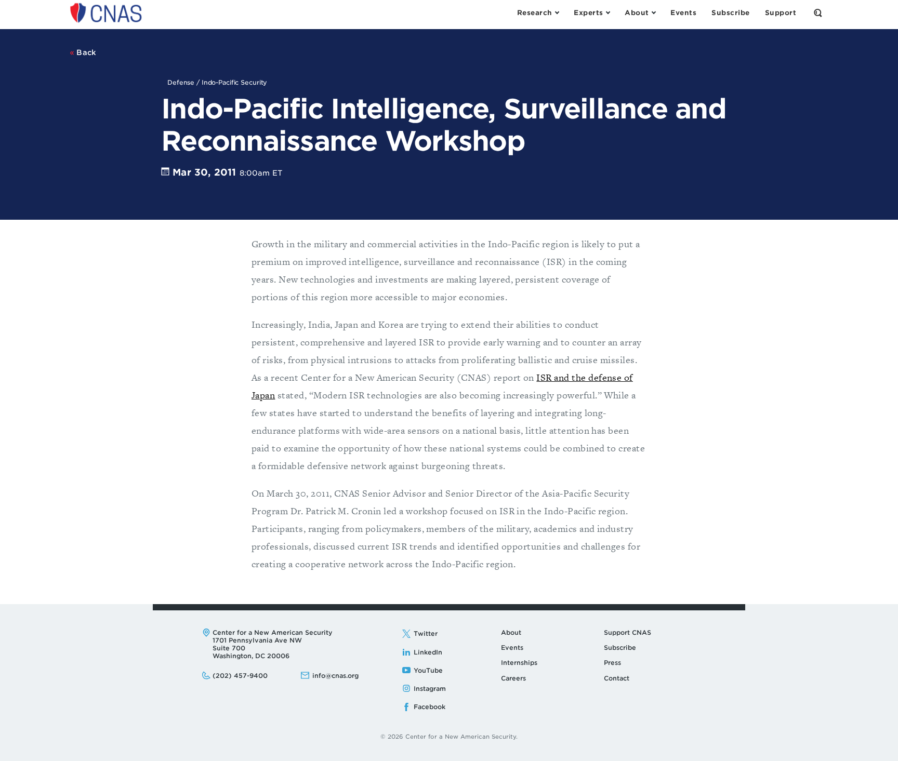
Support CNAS (627, 632)
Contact (616, 678)
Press (612, 662)
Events (512, 647)
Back (85, 52)
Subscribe (620, 647)
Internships (519, 662)
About (511, 632)
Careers (513, 678)
